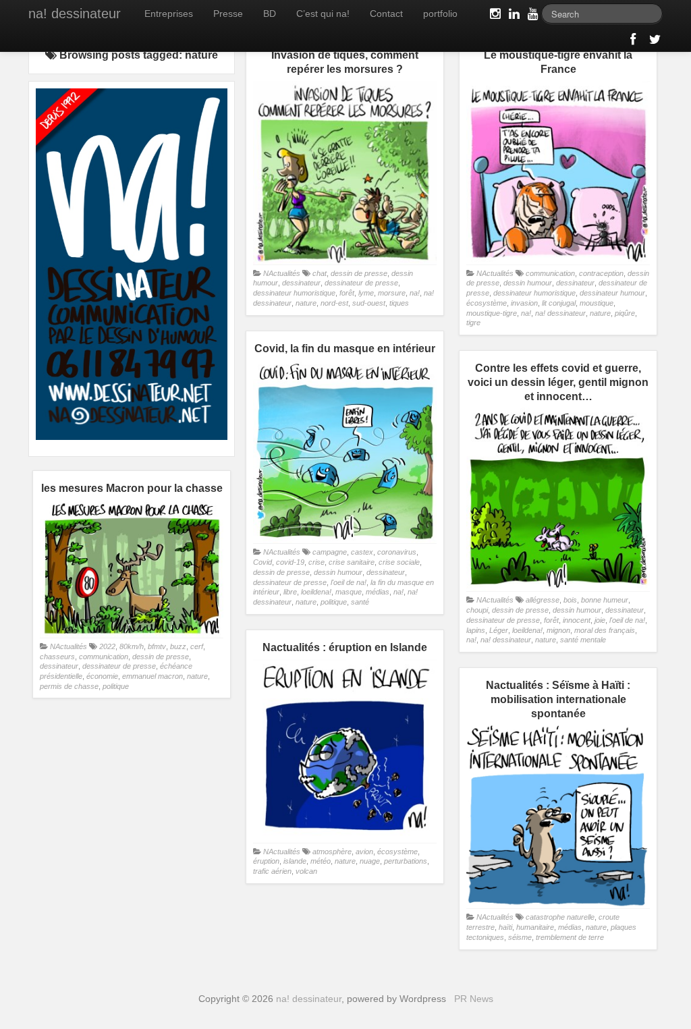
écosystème (486, 303)
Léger (498, 630)
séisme (520, 937)
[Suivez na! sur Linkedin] (512, 16)
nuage (370, 861)
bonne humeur (604, 600)
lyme (366, 293)
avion (364, 851)
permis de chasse (69, 686)
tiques (399, 303)
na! (415, 293)
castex (362, 552)
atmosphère (332, 851)
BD (269, 13)
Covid (262, 562)
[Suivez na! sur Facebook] (634, 41)
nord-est (334, 303)
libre (290, 592)
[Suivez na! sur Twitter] (653, 41)
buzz (178, 646)
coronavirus (396, 552)
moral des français (604, 630)
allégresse (542, 600)
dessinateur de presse (361, 283)
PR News (473, 998)
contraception (601, 273)
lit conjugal (559, 303)
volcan (306, 871)
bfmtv (157, 646)
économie (102, 676)
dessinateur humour (612, 293)
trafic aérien (272, 871)
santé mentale (583, 640)
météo (320, 861)
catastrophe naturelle (560, 917)
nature (306, 303)
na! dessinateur (74, 13)
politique (334, 602)
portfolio (440, 13)
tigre (473, 322)
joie (600, 620)
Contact (386, 13)
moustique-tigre (491, 313)
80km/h (131, 646)
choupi (477, 610)
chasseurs (57, 656)
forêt (346, 293)
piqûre (625, 313)
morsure (392, 293)
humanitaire (535, 927)
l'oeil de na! (348, 582)
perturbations (405, 861)
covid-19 (290, 562)
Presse (228, 13)
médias (377, 592)
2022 (107, 646)
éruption (266, 861)
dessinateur (301, 283)
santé (360, 602)
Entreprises (168, 13)
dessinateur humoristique (294, 293)
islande (294, 861)
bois (570, 600)
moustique (596, 303)
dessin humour (527, 283)
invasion (524, 303)
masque (348, 592)
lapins (475, 630)
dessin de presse (359, 273)
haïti (505, 927)
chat (319, 273)
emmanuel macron (152, 676)
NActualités (281, 273)
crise (316, 562)
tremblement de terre (570, 937)
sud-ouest (368, 303)
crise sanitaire (352, 562)
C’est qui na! (323, 13)
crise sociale (399, 562)
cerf (196, 646)
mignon (558, 630)
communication (550, 273)
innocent (576, 620)
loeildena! (316, 592)
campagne (329, 552)
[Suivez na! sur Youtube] (531, 16)
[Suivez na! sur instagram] (494, 16)
